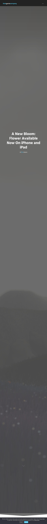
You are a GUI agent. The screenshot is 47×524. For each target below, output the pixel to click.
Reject (21, 522)
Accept (26, 522)
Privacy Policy (42, 518)
